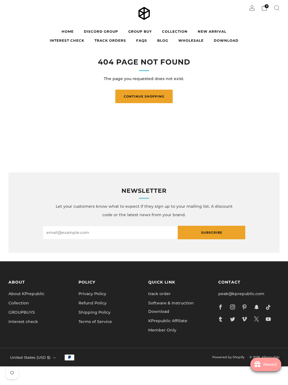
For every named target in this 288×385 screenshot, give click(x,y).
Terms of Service (95, 321)
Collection (18, 303)
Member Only (162, 330)
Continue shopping (144, 96)
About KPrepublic (26, 293)
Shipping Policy (94, 312)
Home (68, 31)
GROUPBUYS (21, 312)
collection (175, 31)
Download (226, 40)
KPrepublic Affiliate (167, 320)
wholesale (191, 40)
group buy (140, 31)
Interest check (67, 40)
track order (159, 293)
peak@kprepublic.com (241, 293)
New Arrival (212, 31)
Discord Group (101, 31)
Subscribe (211, 232)
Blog (162, 40)
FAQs (141, 40)
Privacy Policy (92, 293)
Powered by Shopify (228, 357)
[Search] (277, 8)
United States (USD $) (30, 357)
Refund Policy (92, 303)
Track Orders (110, 40)
